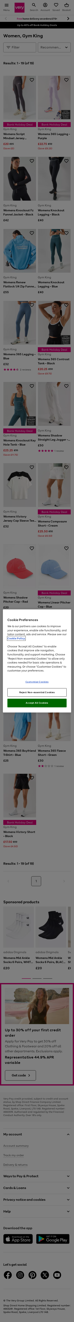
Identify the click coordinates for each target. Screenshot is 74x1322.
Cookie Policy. (16, 638)
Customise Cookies (37, 681)
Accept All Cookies (37, 703)
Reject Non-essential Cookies (37, 692)
